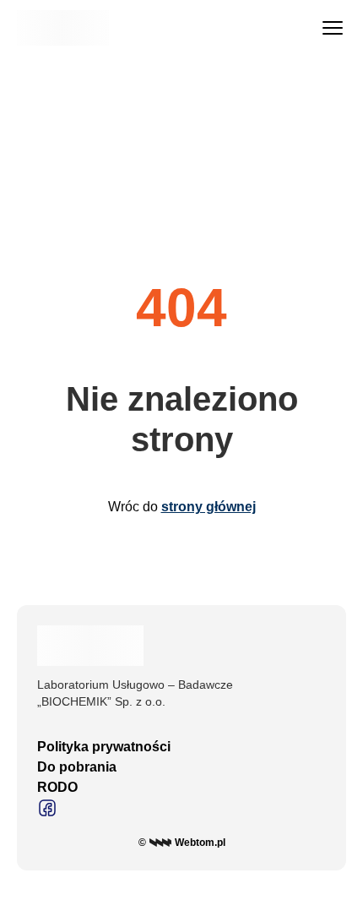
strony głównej (208, 506)
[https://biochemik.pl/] (181, 808)
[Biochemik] (79, 28)
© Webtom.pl (181, 842)
